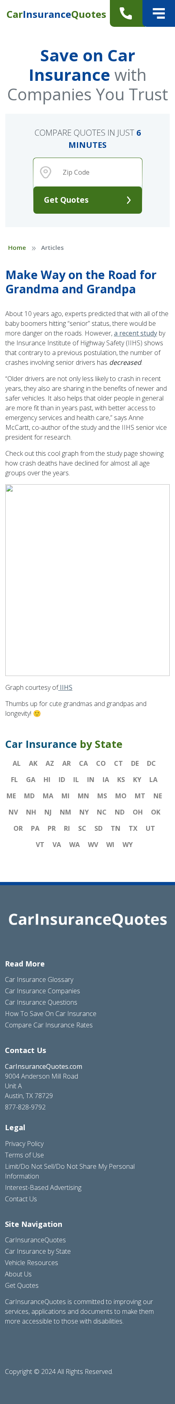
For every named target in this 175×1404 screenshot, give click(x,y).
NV (13, 812)
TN (115, 828)
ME (11, 795)
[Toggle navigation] (158, 13)
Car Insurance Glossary (39, 979)
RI (67, 828)
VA (56, 844)
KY (137, 779)
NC (102, 812)
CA (83, 763)
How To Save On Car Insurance (50, 1013)
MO (121, 795)
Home (17, 247)
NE (157, 795)
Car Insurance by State (38, 1251)
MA (48, 795)
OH (138, 812)
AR (66, 763)
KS (121, 779)
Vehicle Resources (31, 1262)
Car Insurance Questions (41, 1002)
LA (153, 779)
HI (47, 779)
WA (74, 844)
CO (101, 763)
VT (40, 844)
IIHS (65, 687)
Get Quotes (66, 199)
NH (31, 812)
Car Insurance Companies (42, 990)
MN (83, 795)
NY (84, 812)
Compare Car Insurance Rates (49, 1024)
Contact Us (21, 1198)
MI (65, 795)
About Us (18, 1274)
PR (52, 828)
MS (102, 795)
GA (30, 779)
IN (90, 779)
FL (14, 779)
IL (76, 779)
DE (135, 763)
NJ (48, 812)
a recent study (135, 333)
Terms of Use (24, 1154)
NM (65, 812)
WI (110, 844)
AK (33, 763)
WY (127, 844)
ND (120, 812)
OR (18, 828)
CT (118, 763)
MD (29, 795)
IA (106, 779)
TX (133, 828)
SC (82, 828)
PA (35, 828)
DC (151, 763)
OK (155, 812)
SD (98, 828)
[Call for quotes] (127, 13)
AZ (50, 763)
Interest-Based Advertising (43, 1187)
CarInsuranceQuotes (35, 1239)
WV (93, 844)
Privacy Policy (24, 1143)
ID (62, 779)
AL (17, 763)
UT (150, 828)
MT (140, 795)
